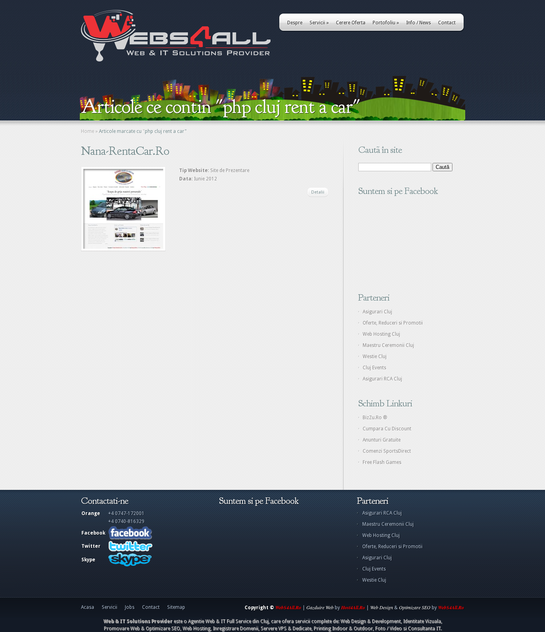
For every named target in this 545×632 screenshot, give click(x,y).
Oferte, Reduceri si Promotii (393, 323)
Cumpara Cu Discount (387, 429)
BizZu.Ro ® (375, 417)
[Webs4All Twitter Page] (130, 550)
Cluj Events (374, 367)
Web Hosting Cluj (381, 334)
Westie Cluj (375, 356)
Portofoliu (386, 23)
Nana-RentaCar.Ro (125, 150)
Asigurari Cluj (377, 312)
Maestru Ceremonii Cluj (388, 345)
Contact (447, 23)
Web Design (381, 607)
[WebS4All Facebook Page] (130, 538)
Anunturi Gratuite (382, 440)
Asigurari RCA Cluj (382, 379)
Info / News (418, 23)
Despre (294, 23)
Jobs (129, 607)
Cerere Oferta (350, 23)
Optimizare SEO (414, 607)
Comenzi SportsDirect (387, 451)
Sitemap (176, 607)
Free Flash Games (382, 462)
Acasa (87, 607)
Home (87, 131)
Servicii (319, 23)
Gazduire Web (320, 607)
